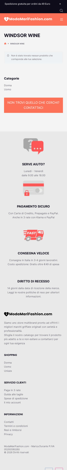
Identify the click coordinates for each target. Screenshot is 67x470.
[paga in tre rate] (33, 149)
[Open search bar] (61, 10)
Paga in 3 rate (12, 390)
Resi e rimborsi (13, 430)
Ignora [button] (60, 4)
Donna (8, 85)
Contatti (9, 421)
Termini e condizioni (16, 425)
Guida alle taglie (13, 394)
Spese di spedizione (16, 398)
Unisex (8, 370)
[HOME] (5, 44)
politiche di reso (35, 292)
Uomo (7, 89)
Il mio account (12, 402)
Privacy (8, 434)
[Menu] (61, 19)
